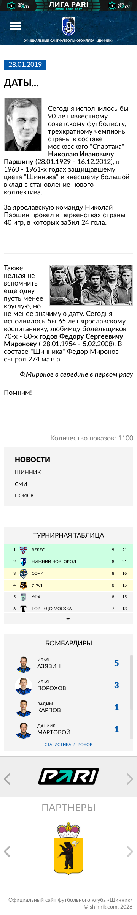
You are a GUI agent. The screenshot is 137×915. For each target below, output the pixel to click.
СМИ (21, 484)
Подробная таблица (68, 618)
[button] (7, 779)
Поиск (24, 496)
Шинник (28, 472)
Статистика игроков (68, 745)
